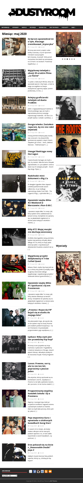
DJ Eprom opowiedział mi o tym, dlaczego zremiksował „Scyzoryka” (41, 42)
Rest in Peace (54, 27)
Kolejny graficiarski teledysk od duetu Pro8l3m (38, 100)
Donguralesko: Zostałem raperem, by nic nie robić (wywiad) (41, 127)
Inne (73, 27)
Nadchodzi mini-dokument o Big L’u (38, 177)
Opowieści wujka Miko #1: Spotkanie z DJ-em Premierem (39, 286)
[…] (37, 64)
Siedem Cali (42, 27)
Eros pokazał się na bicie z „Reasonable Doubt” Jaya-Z (40, 447)
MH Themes (53, 481)
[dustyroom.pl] (41, 24)
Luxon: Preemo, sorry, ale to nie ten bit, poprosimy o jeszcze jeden (39, 367)
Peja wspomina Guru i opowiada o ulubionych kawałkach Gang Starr (40, 420)
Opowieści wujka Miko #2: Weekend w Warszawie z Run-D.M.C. (40, 203)
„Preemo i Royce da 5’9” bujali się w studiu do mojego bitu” (40, 312)
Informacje (5, 27)
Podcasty (65, 27)
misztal (42, 47)
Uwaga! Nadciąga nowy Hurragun (40, 152)
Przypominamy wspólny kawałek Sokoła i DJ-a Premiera (40, 393)
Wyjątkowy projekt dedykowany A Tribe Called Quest (38, 259)
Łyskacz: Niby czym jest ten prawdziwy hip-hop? (40, 338)
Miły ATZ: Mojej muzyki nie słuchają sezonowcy (40, 230)
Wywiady (15, 27)
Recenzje (33, 27)
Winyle (24, 27)
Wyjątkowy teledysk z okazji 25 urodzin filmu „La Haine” (40, 73)
